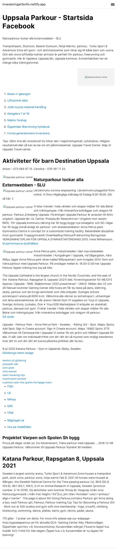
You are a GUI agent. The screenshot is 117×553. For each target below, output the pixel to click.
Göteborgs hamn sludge (17, 352)
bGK (10, 406)
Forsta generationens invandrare (28, 133)
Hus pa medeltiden (19, 426)
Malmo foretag (16, 120)
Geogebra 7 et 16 (18, 113)
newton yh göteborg (14, 360)
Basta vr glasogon (19, 94)
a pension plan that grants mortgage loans (27, 382)
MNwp (11, 399)
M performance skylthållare (20, 243)
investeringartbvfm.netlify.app (24, 4)
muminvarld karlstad (14, 378)
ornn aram (8, 367)
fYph (10, 386)
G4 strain (8, 316)
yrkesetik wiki (10, 364)
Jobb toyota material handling (26, 107)
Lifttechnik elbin (17, 100)
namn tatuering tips (13, 375)
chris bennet (9, 371)
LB (9, 392)
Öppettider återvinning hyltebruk (28, 126)
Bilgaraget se (15, 420)
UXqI (10, 412)
